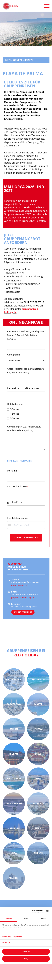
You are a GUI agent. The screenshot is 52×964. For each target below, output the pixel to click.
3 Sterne (14, 409)
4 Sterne (14, 413)
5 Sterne (14, 418)
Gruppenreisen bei (26, 653)
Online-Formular (22, 612)
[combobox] (10, 525)
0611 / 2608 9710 (19, 585)
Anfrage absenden (26, 537)
